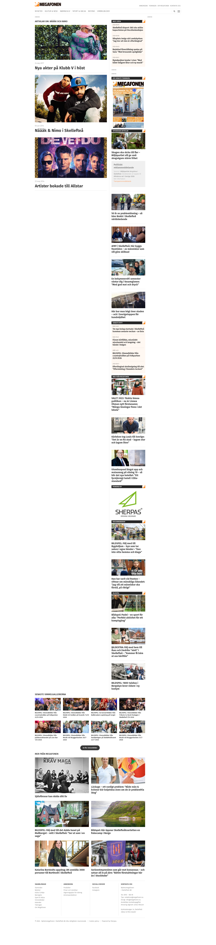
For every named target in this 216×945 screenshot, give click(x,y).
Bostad (91, 11)
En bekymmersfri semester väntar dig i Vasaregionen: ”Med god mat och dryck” (126, 281)
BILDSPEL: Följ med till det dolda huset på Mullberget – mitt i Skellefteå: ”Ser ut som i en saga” (60, 833)
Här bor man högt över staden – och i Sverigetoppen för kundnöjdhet (127, 314)
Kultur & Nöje (51, 11)
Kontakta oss (175, 6)
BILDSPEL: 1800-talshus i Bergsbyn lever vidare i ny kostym (125, 686)
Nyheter (38, 11)
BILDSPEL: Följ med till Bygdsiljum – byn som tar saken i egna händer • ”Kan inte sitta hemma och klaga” (126, 548)
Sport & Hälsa (79, 11)
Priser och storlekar (71, 890)
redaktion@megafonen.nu (134, 897)
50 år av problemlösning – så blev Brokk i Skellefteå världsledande (126, 216)
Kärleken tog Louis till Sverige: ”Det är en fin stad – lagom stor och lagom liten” (128, 439)
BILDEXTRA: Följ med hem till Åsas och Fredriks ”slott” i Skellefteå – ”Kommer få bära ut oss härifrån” (127, 652)
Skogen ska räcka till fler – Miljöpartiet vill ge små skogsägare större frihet (125, 155)
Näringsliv (65, 11)
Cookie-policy (94, 921)
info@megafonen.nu (133, 900)
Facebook (95, 888)
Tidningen (152, 6)
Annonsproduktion (70, 895)
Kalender (38, 902)
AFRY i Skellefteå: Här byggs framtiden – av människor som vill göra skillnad (127, 249)
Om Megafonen (163, 6)
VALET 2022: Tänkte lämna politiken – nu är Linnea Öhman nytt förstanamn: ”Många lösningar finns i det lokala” (126, 404)
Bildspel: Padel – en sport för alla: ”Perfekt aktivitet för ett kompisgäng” (127, 617)
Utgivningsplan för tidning (73, 893)
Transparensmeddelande (122, 181)
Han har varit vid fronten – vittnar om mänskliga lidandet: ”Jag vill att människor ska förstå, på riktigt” (128, 583)
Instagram (95, 890)
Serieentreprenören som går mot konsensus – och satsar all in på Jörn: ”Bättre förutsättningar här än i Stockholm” (118, 872)
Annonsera (143, 6)
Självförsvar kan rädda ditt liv (51, 796)
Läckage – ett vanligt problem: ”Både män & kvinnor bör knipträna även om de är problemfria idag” (117, 789)
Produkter (67, 888)
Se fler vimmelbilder (90, 748)
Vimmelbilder (103, 11)
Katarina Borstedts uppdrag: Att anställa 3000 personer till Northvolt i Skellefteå (60, 871)
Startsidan (38, 888)
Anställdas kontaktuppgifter (131, 902)
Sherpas (113, 921)
